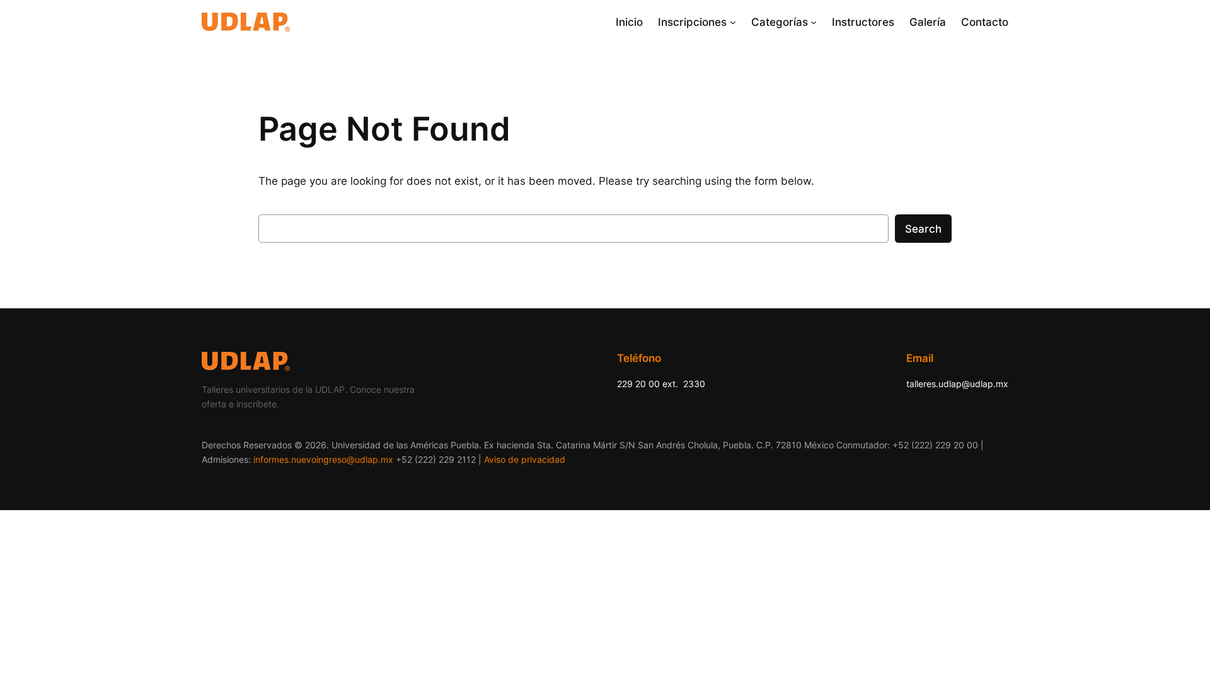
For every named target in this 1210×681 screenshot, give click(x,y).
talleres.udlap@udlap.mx (957, 383)
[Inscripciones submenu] (733, 22)
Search (923, 229)
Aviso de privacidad (524, 459)
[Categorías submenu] (813, 22)
